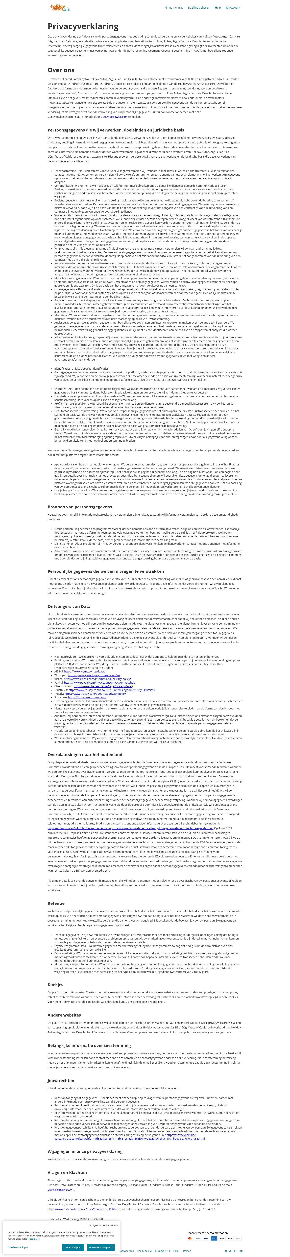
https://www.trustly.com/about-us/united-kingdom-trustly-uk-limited (111, 690)
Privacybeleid (162, 1250)
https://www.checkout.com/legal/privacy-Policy (103, 686)
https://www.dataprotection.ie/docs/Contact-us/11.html (83, 1209)
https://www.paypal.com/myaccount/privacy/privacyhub (99, 682)
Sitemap (186, 1250)
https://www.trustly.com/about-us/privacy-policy (95, 694)
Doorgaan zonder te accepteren (103, 1225)
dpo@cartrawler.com (114, 117)
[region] (61, 1237)
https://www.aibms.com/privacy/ (84, 671)
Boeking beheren (199, 7)
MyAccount (233, 7)
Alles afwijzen (73, 1247)
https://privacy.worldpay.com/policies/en (94, 675)
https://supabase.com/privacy (87, 697)
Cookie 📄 (34, 1238)
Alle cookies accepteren (101, 1247)
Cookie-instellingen (18, 1247)
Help (218, 7)
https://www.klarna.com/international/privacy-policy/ (97, 679)
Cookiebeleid (144, 1250)
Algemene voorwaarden (120, 1250)
